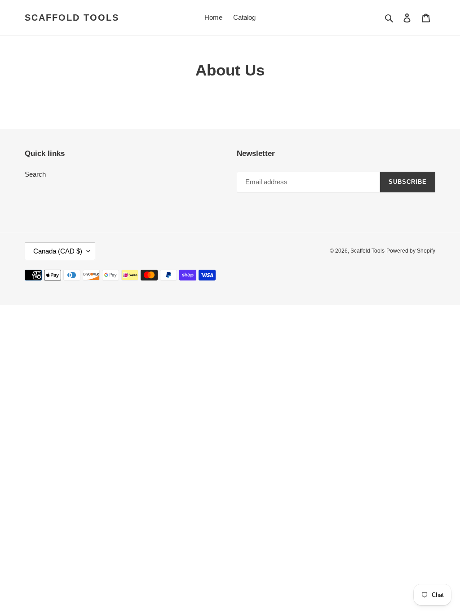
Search (35, 174)
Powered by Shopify (410, 251)
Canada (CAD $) (57, 251)
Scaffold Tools (72, 17)
